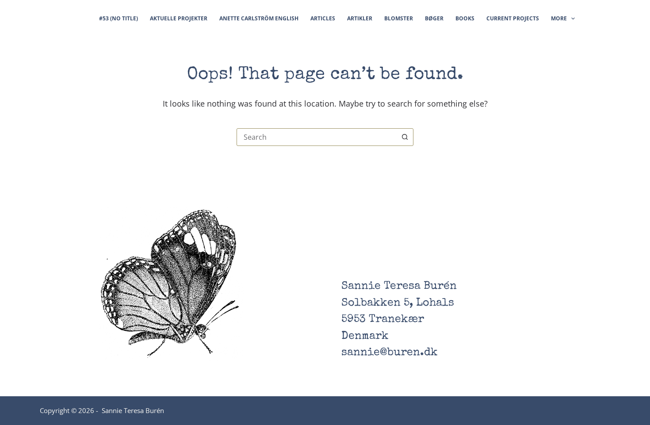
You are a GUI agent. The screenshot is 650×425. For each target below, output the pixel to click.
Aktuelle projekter (178, 18)
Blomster (398, 18)
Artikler (359, 18)
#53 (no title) (118, 18)
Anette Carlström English (258, 18)
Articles (322, 18)
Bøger (434, 18)
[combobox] (316, 137)
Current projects (512, 18)
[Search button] (404, 137)
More (559, 18)
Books (464, 18)
